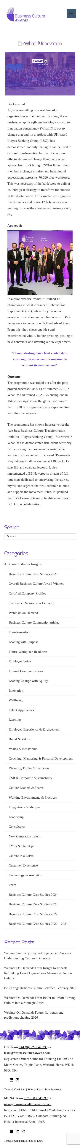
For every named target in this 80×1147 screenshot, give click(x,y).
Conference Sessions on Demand (31, 603)
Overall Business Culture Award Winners (36, 583)
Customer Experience (23, 865)
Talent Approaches (21, 710)
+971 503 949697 (36, 1098)
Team (12, 885)
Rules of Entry (35, 1089)
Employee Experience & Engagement (34, 729)
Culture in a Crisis (21, 856)
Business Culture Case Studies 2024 (33, 894)
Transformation (19, 632)
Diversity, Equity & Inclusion (29, 768)
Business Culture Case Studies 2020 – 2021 (38, 924)
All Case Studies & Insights (23, 564)
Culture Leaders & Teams (26, 788)
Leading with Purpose (23, 642)
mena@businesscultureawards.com (27, 1104)
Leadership (16, 817)
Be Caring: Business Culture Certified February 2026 (40, 988)
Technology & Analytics (25, 875)
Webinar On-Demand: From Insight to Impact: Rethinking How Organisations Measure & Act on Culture (38, 973)
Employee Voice (20, 661)
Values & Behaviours (23, 749)
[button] (71, 13)
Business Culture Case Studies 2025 (33, 574)
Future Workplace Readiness (28, 652)
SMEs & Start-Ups (21, 846)
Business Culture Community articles (34, 622)
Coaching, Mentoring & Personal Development (41, 758)
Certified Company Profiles (27, 593)
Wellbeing (16, 700)
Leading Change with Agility (28, 681)
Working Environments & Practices (33, 797)
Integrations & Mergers (24, 807)
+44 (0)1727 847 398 (33, 1047)
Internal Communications (26, 671)
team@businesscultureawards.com (27, 1053)
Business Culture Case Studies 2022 (33, 914)
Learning (15, 719)
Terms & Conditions (14, 1089)
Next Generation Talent (24, 836)
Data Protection (53, 1089)
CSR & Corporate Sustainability (30, 778)
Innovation (16, 690)
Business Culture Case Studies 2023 (33, 904)
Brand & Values (19, 739)
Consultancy (17, 826)
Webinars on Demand (23, 613)
